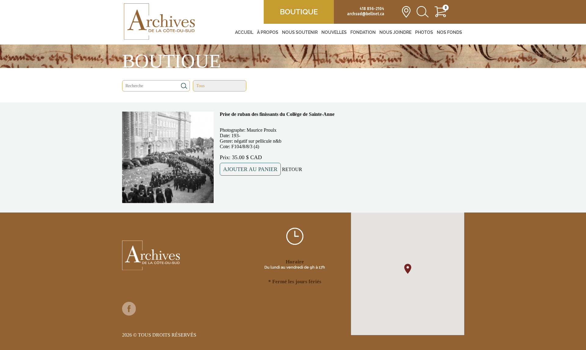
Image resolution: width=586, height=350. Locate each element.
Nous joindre (395, 32)
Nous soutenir (300, 32)
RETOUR (292, 169)
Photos (424, 32)
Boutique (299, 11)
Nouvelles (334, 32)
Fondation (363, 32)
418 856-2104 (372, 8)
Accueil (244, 32)
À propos (267, 32)
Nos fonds (449, 32)
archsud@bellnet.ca (365, 13)
